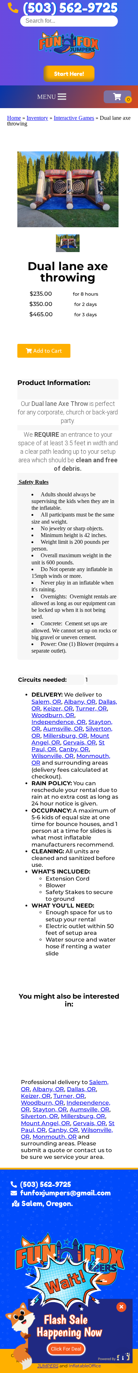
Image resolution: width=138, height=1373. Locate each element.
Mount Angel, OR (45, 1123)
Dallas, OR (81, 1089)
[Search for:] (69, 21)
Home (14, 118)
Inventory (37, 118)
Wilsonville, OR (52, 756)
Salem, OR (46, 701)
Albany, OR (80, 701)
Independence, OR (58, 722)
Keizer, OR (58, 708)
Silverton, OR (39, 1116)
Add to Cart (47, 350)
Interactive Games (74, 118)
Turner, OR (91, 708)
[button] (46, 97)
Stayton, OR (50, 1109)
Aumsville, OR (63, 728)
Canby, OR (74, 749)
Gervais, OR (79, 742)
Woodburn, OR (52, 715)
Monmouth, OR (55, 1136)
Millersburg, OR (65, 735)
